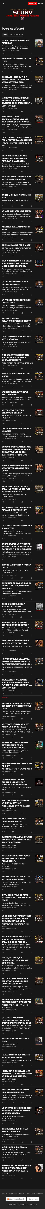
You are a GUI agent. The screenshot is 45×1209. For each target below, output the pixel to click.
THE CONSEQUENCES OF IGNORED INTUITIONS (13, 605)
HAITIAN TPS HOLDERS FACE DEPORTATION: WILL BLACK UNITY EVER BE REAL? (15, 981)
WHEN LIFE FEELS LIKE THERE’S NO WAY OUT (17, 647)
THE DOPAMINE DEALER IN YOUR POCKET (17, 764)
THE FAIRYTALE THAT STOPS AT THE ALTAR (15, 925)
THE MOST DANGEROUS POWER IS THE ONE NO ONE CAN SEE (16, 883)
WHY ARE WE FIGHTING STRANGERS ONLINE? (13, 411)
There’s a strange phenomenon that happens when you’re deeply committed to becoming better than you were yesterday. (17, 306)
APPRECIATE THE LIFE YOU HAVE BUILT (16, 200)
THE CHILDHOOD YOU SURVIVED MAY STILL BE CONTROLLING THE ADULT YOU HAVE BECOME (16, 712)
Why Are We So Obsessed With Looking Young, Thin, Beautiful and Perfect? (17, 629)
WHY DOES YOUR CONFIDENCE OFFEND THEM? (16, 301)
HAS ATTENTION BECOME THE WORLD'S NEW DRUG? (16, 1056)
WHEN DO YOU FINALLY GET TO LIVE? (16, 60)
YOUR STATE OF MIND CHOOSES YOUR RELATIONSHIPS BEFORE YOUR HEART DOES (17, 1110)
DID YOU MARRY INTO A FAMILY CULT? (16, 566)
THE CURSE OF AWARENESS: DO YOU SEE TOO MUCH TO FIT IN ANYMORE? (17, 585)
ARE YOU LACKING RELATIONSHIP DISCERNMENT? (16, 319)
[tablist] (13, 34)
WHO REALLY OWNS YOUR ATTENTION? (17, 769)
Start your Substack (16, 1199)
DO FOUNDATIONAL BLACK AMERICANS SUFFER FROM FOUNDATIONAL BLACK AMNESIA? (14, 158)
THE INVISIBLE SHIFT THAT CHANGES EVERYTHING (16, 807)
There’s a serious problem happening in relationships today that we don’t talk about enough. (17, 325)
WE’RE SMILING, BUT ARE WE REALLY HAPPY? (15, 393)
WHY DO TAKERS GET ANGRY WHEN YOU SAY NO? (15, 801)
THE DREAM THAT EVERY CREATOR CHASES (15, 1172)
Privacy (21, 1194)
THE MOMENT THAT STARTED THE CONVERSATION (14, 495)
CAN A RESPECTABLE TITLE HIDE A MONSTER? (17, 527)
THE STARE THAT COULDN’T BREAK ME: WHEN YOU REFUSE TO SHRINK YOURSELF (16, 489)
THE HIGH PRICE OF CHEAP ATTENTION (16, 1060)
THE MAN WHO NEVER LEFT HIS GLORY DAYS (16, 789)
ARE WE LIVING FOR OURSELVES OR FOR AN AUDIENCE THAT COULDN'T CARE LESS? (17, 398)
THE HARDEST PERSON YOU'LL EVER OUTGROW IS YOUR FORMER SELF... (16, 858)
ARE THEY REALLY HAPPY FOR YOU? (16, 228)
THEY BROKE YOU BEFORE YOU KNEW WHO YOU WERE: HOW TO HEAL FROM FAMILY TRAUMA (16, 731)
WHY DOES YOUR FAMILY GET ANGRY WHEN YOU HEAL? (15, 725)
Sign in (40, 3)
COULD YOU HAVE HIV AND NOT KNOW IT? (16, 429)
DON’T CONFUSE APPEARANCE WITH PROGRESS (16, 338)
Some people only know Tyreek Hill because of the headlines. (15, 751)
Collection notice (37, 1194)
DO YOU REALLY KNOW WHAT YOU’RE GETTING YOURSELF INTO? (16, 249)
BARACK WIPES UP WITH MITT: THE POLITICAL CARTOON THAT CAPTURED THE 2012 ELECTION (17, 546)
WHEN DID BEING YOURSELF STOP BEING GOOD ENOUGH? (15, 623)
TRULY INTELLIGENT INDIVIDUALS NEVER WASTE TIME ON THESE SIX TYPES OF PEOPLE (15, 119)
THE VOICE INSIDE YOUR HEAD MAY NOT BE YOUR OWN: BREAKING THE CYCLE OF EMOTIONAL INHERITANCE (16, 939)
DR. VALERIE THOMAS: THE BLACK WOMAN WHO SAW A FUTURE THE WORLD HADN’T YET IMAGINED (17, 682)
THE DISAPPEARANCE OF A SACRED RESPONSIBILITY (15, 1006)
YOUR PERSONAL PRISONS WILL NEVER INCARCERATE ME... (16, 178)
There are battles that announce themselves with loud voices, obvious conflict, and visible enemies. (16, 904)
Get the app (33, 1199)
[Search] (41, 34)
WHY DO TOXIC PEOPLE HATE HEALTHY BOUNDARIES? (15, 1091)
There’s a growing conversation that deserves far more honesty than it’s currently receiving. (15, 165)
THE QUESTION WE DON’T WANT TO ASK (17, 363)
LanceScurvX (14, 50)
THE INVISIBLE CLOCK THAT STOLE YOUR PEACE (15, 1130)
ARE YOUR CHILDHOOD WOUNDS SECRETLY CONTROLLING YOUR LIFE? (17, 706)
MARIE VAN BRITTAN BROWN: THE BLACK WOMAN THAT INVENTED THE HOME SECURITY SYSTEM (17, 100)
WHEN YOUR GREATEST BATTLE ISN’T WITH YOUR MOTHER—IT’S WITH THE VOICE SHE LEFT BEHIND (16, 946)
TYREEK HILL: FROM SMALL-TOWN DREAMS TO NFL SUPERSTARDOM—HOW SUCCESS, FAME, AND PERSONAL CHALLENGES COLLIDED (17, 745)
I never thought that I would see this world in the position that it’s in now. (15, 514)
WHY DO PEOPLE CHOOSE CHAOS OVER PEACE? (14, 820)
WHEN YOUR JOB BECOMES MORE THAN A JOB (17, 668)
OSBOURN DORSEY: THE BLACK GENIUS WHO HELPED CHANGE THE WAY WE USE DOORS (16, 449)
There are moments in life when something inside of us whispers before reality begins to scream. (16, 610)
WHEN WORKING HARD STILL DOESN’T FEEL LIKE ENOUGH (16, 343)
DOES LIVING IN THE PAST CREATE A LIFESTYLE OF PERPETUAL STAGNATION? (14, 782)
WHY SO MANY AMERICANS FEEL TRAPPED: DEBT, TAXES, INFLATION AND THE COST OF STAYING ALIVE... (17, 65)
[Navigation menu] (3, 3)
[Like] (3, 71)
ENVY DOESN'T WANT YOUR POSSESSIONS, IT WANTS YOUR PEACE (16, 897)
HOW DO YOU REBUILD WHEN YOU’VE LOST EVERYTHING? (15, 642)
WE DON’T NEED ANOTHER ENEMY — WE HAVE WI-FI (17, 417)
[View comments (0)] (13, 53)
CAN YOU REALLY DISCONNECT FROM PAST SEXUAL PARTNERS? (17, 138)
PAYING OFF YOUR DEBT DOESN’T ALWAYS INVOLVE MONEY (17, 508)
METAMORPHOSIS (9, 106)
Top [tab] (11, 34)
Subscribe (32, 3)
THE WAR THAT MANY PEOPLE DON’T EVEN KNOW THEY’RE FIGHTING (16, 1154)
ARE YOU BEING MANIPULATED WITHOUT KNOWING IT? (16, 878)
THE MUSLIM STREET (9, 1044)
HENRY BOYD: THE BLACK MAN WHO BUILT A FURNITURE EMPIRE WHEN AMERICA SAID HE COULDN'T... (17, 1073)
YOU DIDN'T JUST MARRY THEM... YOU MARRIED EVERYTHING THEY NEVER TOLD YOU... (17, 918)
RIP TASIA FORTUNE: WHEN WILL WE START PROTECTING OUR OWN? (17, 468)
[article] (22, 47)
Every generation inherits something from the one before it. (15, 1135)
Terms (27, 1194)
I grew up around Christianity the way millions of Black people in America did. (17, 215)
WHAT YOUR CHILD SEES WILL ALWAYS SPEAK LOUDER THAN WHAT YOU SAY (16, 1027)
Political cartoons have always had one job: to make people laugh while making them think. (17, 553)
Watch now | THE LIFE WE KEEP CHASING (13, 865)
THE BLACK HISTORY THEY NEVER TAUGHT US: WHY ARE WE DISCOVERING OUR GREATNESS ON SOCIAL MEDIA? (17, 79)
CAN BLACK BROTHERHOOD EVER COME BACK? (15, 283)
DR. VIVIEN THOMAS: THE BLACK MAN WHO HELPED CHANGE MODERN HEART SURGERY (17, 263)
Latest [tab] (5, 34)
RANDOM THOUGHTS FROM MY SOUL (16, 196)
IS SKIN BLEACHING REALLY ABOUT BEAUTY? (14, 1148)
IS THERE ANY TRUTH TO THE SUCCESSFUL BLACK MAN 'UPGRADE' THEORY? (15, 357)
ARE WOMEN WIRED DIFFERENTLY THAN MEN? (17, 144)
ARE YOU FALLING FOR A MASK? (17, 245)
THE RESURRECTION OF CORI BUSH (15, 1040)
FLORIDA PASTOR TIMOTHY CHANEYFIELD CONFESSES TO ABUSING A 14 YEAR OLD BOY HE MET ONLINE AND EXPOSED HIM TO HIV (17, 532)
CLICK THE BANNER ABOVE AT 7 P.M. (15, 455)
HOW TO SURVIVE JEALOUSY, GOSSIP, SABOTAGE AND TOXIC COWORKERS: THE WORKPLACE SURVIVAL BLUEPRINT (17, 661)
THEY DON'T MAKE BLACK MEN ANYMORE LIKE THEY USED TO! (16, 1000)
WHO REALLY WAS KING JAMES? (17, 211)
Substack (11, 1204)
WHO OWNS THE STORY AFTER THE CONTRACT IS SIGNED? (16, 1166)
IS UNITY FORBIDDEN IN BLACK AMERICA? (16, 41)
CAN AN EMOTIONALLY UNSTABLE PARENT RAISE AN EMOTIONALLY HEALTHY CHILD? (17, 1020)
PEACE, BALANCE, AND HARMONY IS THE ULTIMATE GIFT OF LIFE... (15, 960)
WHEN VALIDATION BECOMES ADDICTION (13, 1117)
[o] (39, 43)
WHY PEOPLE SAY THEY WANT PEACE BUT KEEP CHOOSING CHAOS (15, 825)
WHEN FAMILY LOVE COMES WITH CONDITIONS (15, 571)
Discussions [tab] (18, 34)
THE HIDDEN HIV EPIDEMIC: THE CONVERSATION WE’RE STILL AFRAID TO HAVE (17, 435)
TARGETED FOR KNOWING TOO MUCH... (16, 375)
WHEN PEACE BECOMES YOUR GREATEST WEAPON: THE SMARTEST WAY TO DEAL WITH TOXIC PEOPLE (17, 1096)
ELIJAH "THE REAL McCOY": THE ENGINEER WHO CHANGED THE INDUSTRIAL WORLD (17, 839)
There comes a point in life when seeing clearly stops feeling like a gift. (17, 592)
